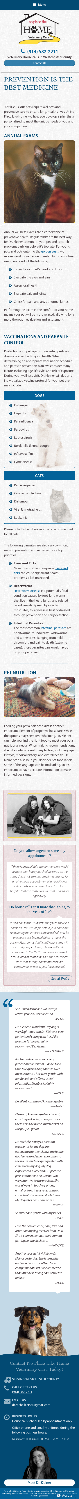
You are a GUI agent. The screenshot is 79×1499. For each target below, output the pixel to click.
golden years (50, 251)
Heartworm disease (27, 591)
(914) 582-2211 (42, 51)
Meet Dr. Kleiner (39, 1483)
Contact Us (39, 63)
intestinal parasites (53, 628)
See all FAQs (60, 979)
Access (67, 1495)
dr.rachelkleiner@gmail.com (31, 1405)
